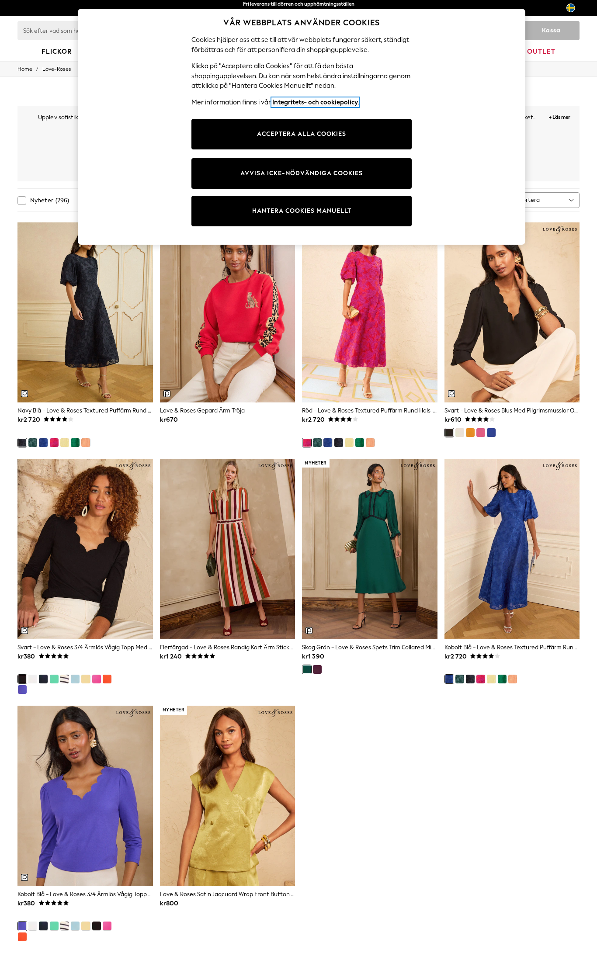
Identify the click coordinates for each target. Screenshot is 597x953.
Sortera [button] (529, 200)
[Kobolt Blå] (43, 442)
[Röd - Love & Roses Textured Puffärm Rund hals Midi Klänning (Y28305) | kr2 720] (369, 312)
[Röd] (54, 442)
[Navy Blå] (22, 442)
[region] (301, 127)
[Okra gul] (470, 432)
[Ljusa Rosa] (96, 679)
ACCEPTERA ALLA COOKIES (301, 134)
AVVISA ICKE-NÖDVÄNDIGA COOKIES (301, 173)
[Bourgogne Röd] (317, 669)
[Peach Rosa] (85, 442)
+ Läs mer (559, 116)
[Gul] (64, 442)
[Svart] (449, 432)
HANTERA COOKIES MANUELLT (301, 211)
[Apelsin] (107, 679)
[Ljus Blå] (75, 679)
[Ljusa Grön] (75, 442)
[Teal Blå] (32, 442)
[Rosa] (480, 432)
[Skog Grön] (306, 669)
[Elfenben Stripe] (64, 679)
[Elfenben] (459, 432)
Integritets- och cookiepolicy (315, 102)
